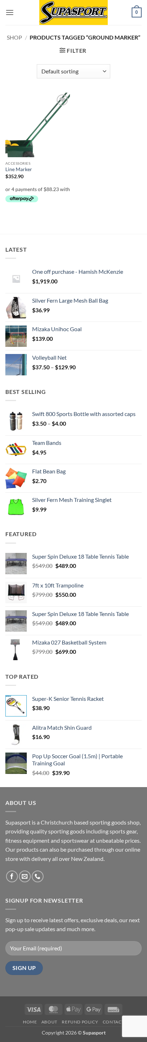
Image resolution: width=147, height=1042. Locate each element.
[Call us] (38, 876)
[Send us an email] (25, 876)
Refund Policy (80, 1022)
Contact (113, 1022)
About (49, 1022)
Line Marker (18, 169)
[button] (9, 12)
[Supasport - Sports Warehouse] (73, 12)
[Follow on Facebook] (12, 876)
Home (30, 1022)
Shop (14, 37)
